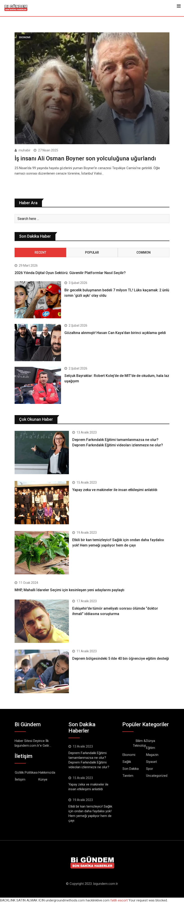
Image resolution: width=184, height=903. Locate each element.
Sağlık (127, 762)
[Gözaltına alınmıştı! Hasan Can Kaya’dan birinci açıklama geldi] (38, 342)
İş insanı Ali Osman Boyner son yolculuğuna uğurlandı (85, 158)
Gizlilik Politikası (26, 772)
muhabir (25, 150)
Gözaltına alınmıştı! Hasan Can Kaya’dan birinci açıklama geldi (115, 333)
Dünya (150, 741)
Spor (149, 769)
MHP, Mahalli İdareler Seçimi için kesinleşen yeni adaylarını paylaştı (69, 590)
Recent (40, 252)
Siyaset (151, 762)
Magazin (152, 755)
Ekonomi (129, 755)
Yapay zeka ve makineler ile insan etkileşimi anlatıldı (114, 490)
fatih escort (119, 900)
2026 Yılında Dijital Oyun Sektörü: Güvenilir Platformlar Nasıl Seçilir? (70, 273)
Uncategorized (156, 776)
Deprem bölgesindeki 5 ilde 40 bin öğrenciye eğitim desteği (120, 658)
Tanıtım (128, 776)
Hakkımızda (46, 772)
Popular (92, 252)
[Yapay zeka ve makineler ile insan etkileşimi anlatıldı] (42, 502)
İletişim (20, 779)
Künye (42, 779)
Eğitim (150, 748)
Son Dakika (131, 769)
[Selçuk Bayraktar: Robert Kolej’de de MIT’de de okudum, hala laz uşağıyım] (38, 385)
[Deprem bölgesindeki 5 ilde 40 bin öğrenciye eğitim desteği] (42, 671)
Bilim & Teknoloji (139, 743)
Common (143, 252)
